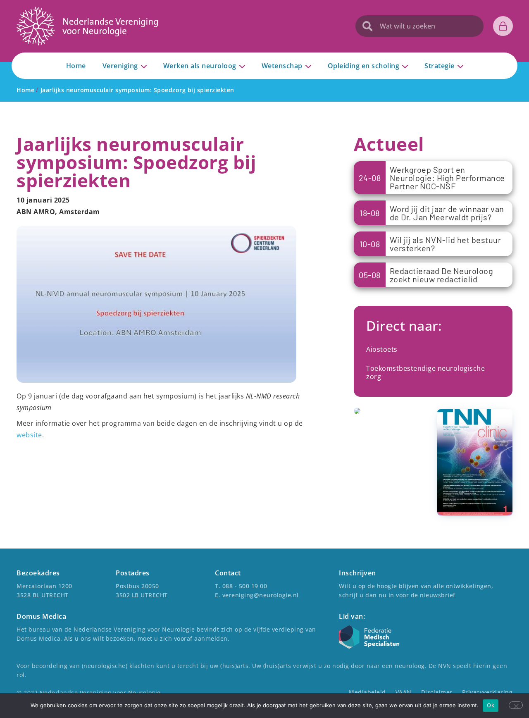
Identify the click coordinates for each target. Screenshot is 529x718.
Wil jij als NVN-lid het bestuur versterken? (445, 244)
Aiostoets (382, 349)
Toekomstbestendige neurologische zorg (425, 372)
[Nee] (516, 705)
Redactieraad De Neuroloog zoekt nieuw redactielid (441, 275)
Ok (490, 705)
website (29, 434)
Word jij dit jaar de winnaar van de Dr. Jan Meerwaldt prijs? (447, 213)
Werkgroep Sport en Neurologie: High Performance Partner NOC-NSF (447, 178)
